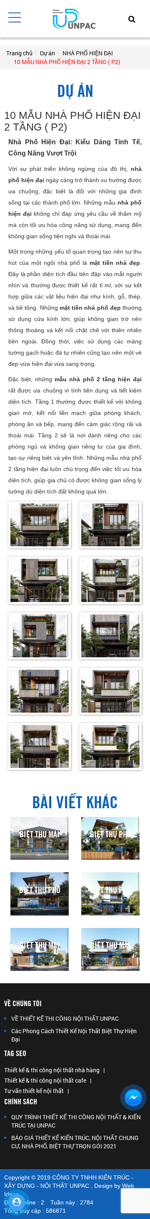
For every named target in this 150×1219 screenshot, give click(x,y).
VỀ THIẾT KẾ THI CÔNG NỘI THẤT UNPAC (65, 1018)
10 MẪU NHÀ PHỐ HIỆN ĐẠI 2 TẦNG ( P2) (67, 62)
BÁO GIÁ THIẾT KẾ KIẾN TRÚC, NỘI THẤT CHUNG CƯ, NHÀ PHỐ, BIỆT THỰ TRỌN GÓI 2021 (75, 1142)
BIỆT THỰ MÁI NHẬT (40, 839)
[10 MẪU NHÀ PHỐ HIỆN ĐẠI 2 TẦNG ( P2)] (39, 524)
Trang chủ (19, 53)
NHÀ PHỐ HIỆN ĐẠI (87, 53)
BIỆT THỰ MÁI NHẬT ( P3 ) (40, 950)
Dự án (47, 53)
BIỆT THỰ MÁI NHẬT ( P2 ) (110, 950)
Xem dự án (40, 849)
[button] (14, 17)
